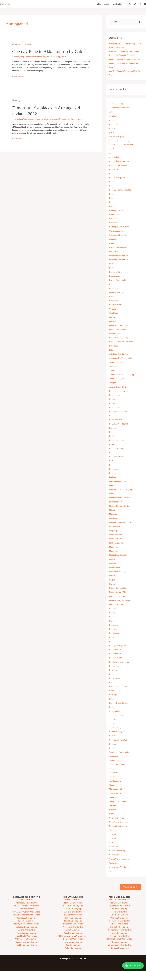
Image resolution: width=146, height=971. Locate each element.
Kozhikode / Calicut (117, 457)
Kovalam (112, 453)
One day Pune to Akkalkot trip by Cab (47, 51)
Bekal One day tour (117, 178)
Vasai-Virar (113, 847)
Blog (99, 4)
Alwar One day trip (116, 137)
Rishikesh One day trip (118, 703)
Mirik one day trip (116, 543)
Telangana (113, 756)
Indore (111, 350)
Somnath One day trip (118, 740)
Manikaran (113, 518)
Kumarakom (114, 469)
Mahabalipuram (115, 502)
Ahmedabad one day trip (119, 108)
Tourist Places (115, 793)
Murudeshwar (114, 568)
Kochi (111, 432)
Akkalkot (15, 57)
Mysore (112, 576)
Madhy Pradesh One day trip (120, 490)
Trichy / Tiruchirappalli (118, 801)
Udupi (111, 814)
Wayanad (113, 863)
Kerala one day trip (117, 420)
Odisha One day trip (117, 596)
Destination (117, 4)
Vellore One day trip (117, 851)
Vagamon (113, 830)
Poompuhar (114, 666)
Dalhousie (113, 251)
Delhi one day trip (116, 272)
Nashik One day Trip (117, 592)
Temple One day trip (117, 760)
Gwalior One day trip (117, 329)
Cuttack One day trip (117, 247)
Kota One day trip (116, 448)
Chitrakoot (113, 223)
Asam (111, 149)
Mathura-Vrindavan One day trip (122, 522)
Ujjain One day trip (116, 818)
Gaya (111, 297)
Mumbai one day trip (117, 555)
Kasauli (112, 416)
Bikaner (112, 198)
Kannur (112, 399)
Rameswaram (115, 691)
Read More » (17, 76)
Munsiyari (113, 563)
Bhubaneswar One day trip (120, 190)
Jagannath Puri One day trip (120, 358)
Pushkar (112, 682)
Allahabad (113, 124)
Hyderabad (113, 346)
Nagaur (112, 580)
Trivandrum (114, 806)
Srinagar (112, 744)
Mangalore (113, 514)
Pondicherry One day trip (119, 662)
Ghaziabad (113, 301)
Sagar (111, 707)
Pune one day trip (53, 57)
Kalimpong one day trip (118, 391)
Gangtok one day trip (117, 292)
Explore (112, 284)
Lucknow (113, 485)
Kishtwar (112, 428)
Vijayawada (114, 855)
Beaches (112, 173)
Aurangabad (17, 119)
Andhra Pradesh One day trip (121, 145)
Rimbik (112, 699)
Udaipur (112, 810)
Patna (111, 637)
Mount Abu (113, 547)
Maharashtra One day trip (35, 57)
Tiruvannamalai (115, 789)
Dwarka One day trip (117, 280)
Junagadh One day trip (118, 387)
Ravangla (113, 695)
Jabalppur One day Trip (118, 354)
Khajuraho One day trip (118, 424)
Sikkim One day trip (117, 732)
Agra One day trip (116, 104)
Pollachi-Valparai (116, 658)
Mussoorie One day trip (118, 572)
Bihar (111, 194)
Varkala (112, 843)
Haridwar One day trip (118, 334)
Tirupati (112, 785)
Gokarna (112, 309)
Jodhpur (112, 383)
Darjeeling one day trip (118, 256)
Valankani (113, 834)
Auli (110, 153)
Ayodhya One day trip (118, 165)
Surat (111, 748)
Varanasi (112, 838)
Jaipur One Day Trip (117, 362)
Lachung (112, 477)
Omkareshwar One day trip (120, 600)
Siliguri (112, 736)
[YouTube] (145, 4)
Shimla (112, 719)
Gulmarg (112, 321)
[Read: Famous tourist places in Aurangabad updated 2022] (18, 100)
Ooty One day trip (116, 604)
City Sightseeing (116, 231)
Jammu (112, 370)
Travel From (66, 57)
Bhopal (112, 186)
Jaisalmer (113, 366)
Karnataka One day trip (118, 412)
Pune (111, 674)
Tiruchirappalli (115, 781)
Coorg (111, 243)
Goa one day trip (116, 305)
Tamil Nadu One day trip (119, 752)
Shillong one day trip (117, 715)
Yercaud (112, 871)
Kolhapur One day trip (118, 440)
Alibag (112, 120)
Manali (112, 510)
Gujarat (112, 317)
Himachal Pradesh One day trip (122, 342)
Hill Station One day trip (118, 338)
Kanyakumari (114, 407)
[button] (123, 4)
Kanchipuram (114, 395)
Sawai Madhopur (116, 711)
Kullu (111, 465)
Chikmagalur (114, 219)
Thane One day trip (117, 765)
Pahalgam (113, 625)
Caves (112, 206)
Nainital (112, 584)
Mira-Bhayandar (115, 535)
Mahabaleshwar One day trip (121, 498)
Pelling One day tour (117, 645)
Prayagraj (113, 670)
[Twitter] (135, 4)
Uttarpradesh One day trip (119, 826)
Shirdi (111, 723)
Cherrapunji (114, 214)
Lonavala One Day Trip (118, 481)
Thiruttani (113, 777)
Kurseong (113, 473)
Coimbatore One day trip (119, 235)
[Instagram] (140, 4)
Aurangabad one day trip (33, 119)
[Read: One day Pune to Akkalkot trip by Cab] (21, 44)
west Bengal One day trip (119, 867)
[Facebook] (130, 4)
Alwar (111, 132)
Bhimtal (112, 182)
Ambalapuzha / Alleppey (119, 141)
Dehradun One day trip (118, 260)
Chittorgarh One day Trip (119, 227)
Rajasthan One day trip (118, 687)
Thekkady (113, 773)
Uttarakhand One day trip (119, 822)
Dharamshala (114, 276)
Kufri (111, 461)
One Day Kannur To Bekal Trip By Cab (124, 59)
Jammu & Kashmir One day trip (121, 375)
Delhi (111, 264)
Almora (112, 128)
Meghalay (113, 531)
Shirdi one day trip (116, 728)
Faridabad (113, 288)
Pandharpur (114, 633)
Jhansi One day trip (117, 379)
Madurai (112, 494)
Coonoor (112, 239)
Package (112, 609)
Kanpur (112, 403)
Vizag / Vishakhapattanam (119, 859)
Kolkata (112, 444)
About (106, 4)
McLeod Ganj (114, 526)
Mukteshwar (114, 551)
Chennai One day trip (117, 210)
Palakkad (113, 629)
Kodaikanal (114, 436)
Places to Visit (75, 119)
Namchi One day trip (117, 588)
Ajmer (111, 112)
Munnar (112, 559)
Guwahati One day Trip (118, 325)
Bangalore (113, 169)
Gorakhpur (113, 313)
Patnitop (112, 641)
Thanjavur (113, 769)
